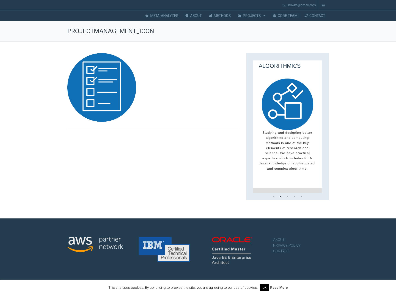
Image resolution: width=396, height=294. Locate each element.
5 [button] (301, 196)
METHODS (222, 16)
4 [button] (294, 196)
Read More (279, 288)
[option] (287, 126)
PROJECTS (252, 16)
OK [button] (265, 287)
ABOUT (196, 16)
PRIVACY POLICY (287, 245)
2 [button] (280, 196)
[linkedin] (323, 5)
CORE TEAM (287, 16)
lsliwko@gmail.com (301, 5)
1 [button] (273, 196)
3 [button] (287, 196)
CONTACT (317, 16)
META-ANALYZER (164, 16)
